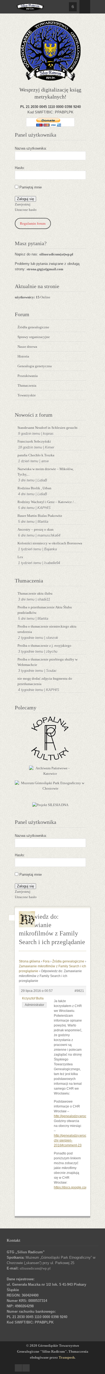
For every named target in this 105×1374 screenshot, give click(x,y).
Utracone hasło (26, 210)
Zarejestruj (22, 204)
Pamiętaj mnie (30, 187)
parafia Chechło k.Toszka (36, 455)
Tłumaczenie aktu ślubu (35, 593)
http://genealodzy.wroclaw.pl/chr (77, 1116)
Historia (23, 356)
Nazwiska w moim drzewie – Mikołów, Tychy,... (46, 471)
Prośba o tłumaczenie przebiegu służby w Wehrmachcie (48, 662)
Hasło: (20, 168)
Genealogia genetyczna (35, 366)
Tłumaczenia (27, 385)
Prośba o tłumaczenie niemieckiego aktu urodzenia (47, 629)
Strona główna (29, 961)
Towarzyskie (27, 395)
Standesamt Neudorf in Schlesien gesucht (48, 428)
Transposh (67, 1357)
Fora (46, 961)
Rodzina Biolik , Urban (34, 488)
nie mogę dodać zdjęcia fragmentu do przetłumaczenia (45, 681)
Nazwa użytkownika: (31, 148)
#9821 (79, 991)
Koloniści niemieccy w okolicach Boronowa (50, 543)
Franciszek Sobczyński (34, 441)
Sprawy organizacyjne (34, 337)
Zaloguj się (25, 199)
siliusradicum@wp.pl (35, 1268)
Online (32, 297)
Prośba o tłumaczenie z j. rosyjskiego (44, 646)
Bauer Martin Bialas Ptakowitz (40, 516)
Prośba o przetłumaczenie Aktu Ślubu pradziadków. (45, 610)
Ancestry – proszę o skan (36, 529)
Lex (20, 557)
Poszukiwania (28, 376)
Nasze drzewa (27, 347)
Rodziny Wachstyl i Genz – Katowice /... (47, 502)
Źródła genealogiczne (33, 327)
